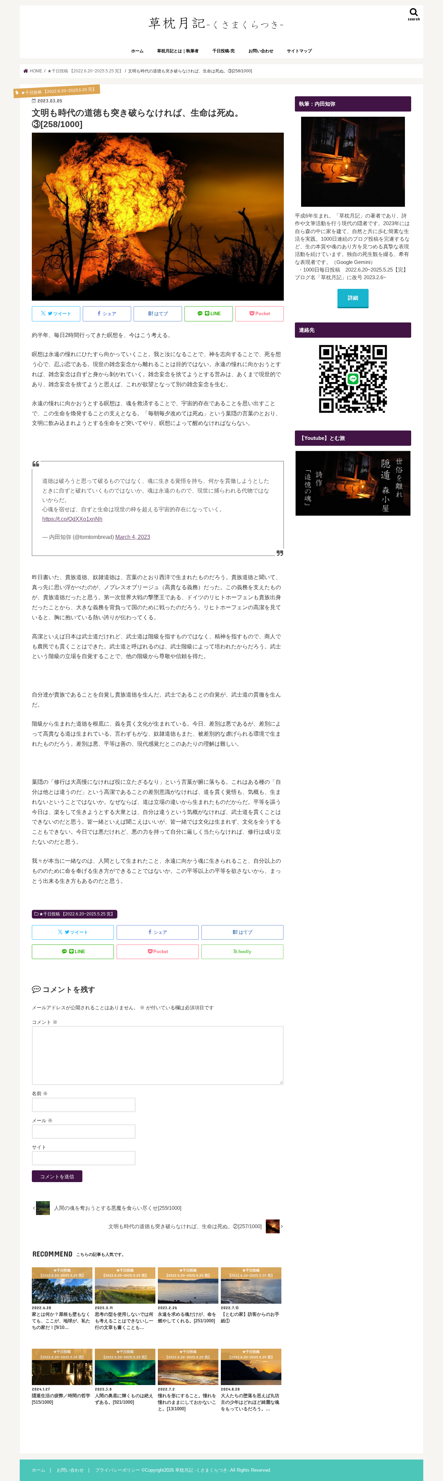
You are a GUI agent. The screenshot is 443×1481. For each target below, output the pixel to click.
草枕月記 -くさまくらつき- (202, 1470)
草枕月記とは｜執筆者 (178, 50)
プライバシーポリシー (117, 1470)
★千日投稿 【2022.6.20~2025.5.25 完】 (77, 914)
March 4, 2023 (132, 537)
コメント (44, 1022)
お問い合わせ (260, 50)
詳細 (353, 298)
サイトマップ (299, 50)
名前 (40, 1093)
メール (42, 1120)
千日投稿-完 (224, 50)
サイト (39, 1147)
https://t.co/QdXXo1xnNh (72, 519)
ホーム (137, 50)
